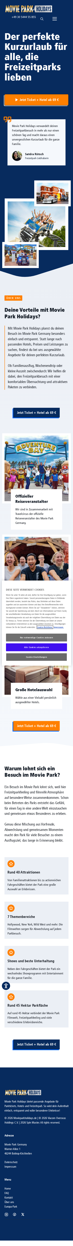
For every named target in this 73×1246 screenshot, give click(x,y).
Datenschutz (11, 1162)
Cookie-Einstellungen (36, 657)
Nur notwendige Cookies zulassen (36, 637)
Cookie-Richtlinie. (45, 627)
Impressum (10, 1166)
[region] (36, 622)
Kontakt (8, 1197)
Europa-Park (10, 1206)
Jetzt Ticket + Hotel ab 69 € (36, 412)
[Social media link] (6, 1214)
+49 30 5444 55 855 (24, 17)
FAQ (6, 1193)
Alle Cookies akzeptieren (36, 647)
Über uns (9, 1202)
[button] (42, 17)
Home (7, 1188)
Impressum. (59, 627)
